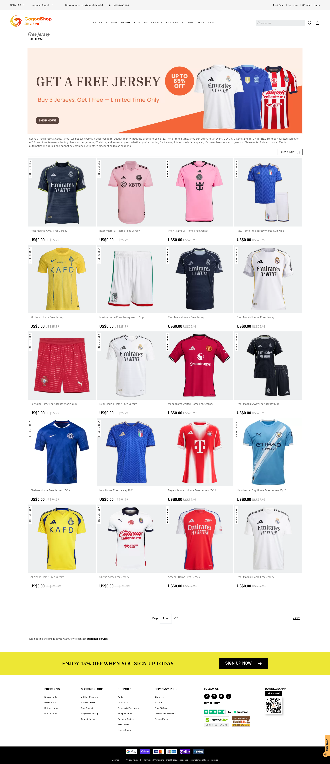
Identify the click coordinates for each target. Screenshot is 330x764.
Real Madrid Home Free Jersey (255, 317)
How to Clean (124, 730)
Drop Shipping (88, 719)
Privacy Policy (161, 719)
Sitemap (115, 760)
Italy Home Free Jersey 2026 (116, 490)
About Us (159, 697)
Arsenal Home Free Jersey (184, 577)
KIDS (137, 22)
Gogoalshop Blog (89, 714)
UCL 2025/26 (50, 714)
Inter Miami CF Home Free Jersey (119, 231)
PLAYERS (172, 22)
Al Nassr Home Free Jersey (47, 317)
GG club (306, 5)
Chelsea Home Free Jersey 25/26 (50, 490)
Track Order (278, 5)
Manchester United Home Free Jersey (190, 404)
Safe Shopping (88, 708)
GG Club (158, 703)
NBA (191, 22)
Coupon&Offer (88, 703)
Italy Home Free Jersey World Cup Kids (260, 231)
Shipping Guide (125, 714)
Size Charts (123, 725)
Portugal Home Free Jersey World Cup (53, 404)
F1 (183, 22)
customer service (97, 639)
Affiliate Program (89, 697)
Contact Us (123, 703)
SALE (200, 22)
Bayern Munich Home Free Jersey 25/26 (192, 490)
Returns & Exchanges (128, 708)
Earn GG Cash (161, 708)
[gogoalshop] (31, 21)
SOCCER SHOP (153, 22)
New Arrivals (50, 697)
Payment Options (126, 719)
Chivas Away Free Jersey (114, 577)
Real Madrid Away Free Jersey (48, 231)
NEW (211, 22)
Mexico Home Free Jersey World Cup (121, 317)
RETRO (125, 22)
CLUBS (97, 22)
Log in (317, 5)
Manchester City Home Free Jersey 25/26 (261, 490)
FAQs (120, 697)
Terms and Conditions (165, 714)
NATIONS (112, 22)
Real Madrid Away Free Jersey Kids (258, 404)
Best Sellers (50, 703)
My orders (293, 5)
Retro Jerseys (51, 708)
